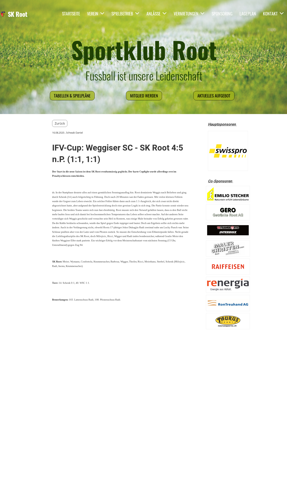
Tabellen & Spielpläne (72, 96)
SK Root (17, 14)
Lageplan (248, 13)
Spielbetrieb (122, 13)
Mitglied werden (144, 96)
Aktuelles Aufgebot (213, 96)
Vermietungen (186, 13)
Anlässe (153, 13)
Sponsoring (222, 13)
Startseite (71, 13)
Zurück (60, 123)
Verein (92, 13)
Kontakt (270, 13)
